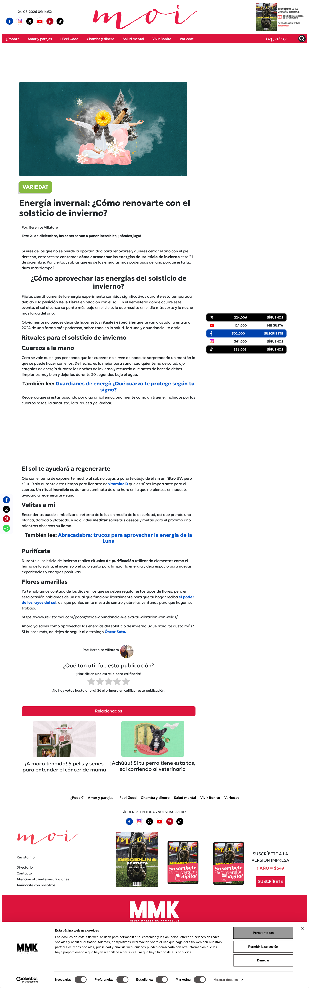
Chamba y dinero (100, 39)
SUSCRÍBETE (270, 881)
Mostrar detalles (226, 979)
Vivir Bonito (161, 39)
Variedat (187, 39)
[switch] (122, 979)
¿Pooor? (12, 39)
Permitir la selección (263, 946)
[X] (30, 21)
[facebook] (10, 21)
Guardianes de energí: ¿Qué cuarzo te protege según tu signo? (125, 386)
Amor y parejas (40, 39)
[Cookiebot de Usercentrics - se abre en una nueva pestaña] (27, 980)
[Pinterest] (50, 21)
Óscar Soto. (115, 631)
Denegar (263, 960)
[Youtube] (40, 21)
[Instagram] (20, 21)
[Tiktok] (60, 21)
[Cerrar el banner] (302, 928)
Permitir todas (263, 932)
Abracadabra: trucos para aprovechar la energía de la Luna (125, 538)
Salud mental (133, 39)
